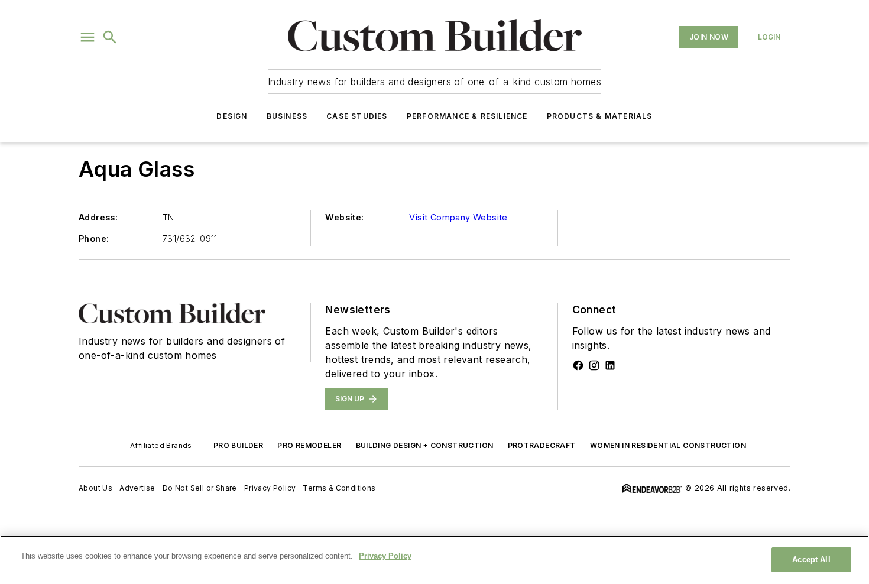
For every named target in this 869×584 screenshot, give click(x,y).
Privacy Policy (270, 488)
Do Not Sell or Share (200, 488)
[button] (87, 37)
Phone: (94, 238)
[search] (110, 37)
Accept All (811, 559)
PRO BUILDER (238, 445)
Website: (344, 217)
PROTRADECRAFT (542, 445)
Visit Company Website (458, 217)
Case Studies (356, 116)
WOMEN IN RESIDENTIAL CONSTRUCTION (668, 445)
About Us (95, 488)
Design (231, 116)
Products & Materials (600, 116)
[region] (434, 560)
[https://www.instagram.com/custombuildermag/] (594, 365)
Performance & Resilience (467, 116)
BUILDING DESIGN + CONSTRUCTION (425, 445)
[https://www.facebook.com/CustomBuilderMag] (578, 365)
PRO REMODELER (309, 445)
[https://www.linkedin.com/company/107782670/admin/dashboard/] (610, 365)
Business (287, 116)
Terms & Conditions (339, 488)
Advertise (137, 488)
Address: (98, 217)
